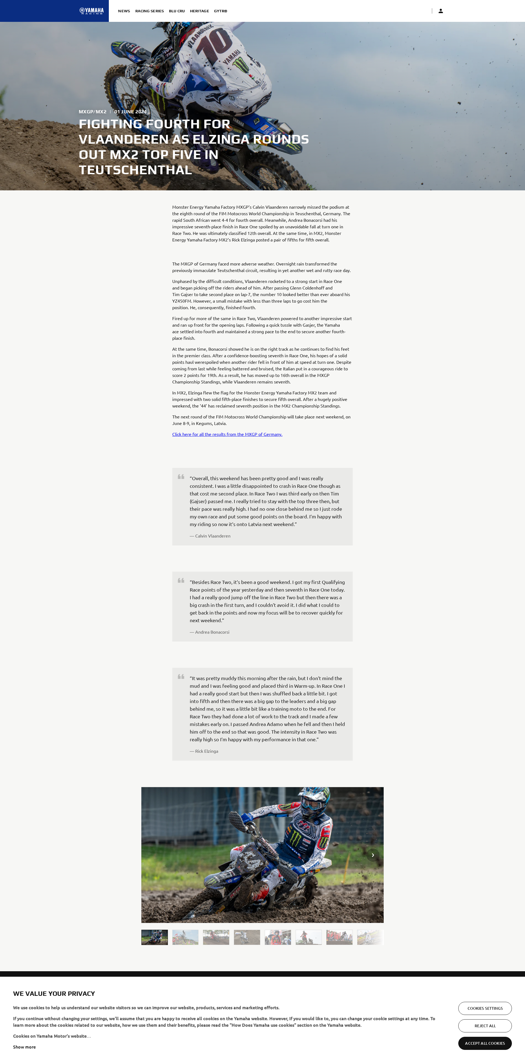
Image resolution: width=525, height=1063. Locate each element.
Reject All (485, 1025)
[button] (155, 937)
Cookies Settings (485, 1008)
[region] (262, 1020)
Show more (24, 1047)
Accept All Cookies (485, 1043)
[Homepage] (91, 11)
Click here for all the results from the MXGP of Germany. (227, 434)
